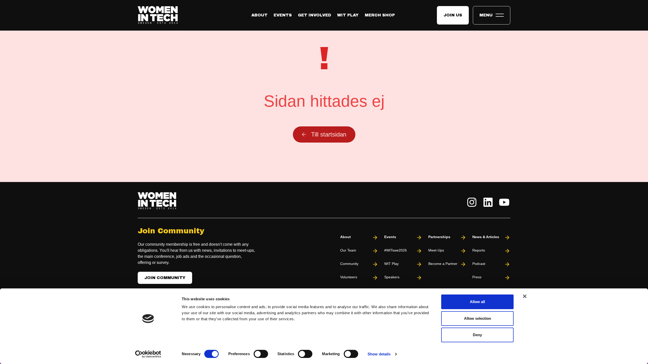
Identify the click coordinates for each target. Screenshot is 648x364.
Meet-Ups (436, 250)
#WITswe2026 (395, 250)
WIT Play (348, 15)
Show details (379, 354)
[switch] (261, 354)
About (259, 15)
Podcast (478, 264)
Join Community (165, 278)
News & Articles (485, 237)
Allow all (477, 302)
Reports (478, 250)
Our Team (348, 250)
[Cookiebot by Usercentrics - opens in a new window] (148, 354)
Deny (477, 335)
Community (349, 264)
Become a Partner (442, 264)
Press (476, 277)
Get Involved (314, 15)
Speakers (391, 277)
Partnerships (439, 237)
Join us (452, 15)
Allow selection (477, 318)
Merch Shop (380, 15)
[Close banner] (524, 296)
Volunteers (348, 277)
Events (283, 15)
